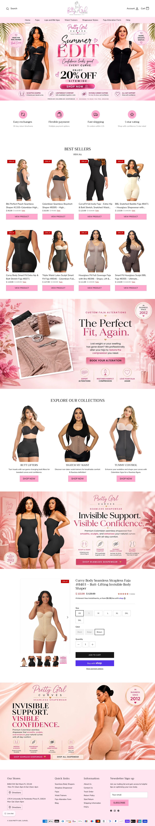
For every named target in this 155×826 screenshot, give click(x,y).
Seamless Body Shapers (64, 784)
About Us (87, 784)
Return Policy (89, 795)
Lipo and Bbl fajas (52, 20)
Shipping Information (92, 803)
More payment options (94, 669)
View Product (22, 216)
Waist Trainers (71, 20)
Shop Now (29, 478)
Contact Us (88, 788)
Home (27, 20)
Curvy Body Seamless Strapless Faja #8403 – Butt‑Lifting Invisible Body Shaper (103, 584)
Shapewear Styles (90, 20)
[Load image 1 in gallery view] (45, 616)
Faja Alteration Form (112, 20)
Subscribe (119, 802)
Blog (57, 803)
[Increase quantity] (92, 644)
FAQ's (86, 807)
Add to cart (95, 655)
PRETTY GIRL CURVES (20, 821)
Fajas (37, 20)
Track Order (88, 791)
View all (77, 154)
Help (128, 20)
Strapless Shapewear (63, 788)
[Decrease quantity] (78, 644)
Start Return (89, 799)
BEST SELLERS (77, 149)
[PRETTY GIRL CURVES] (77, 8)
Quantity (79, 639)
